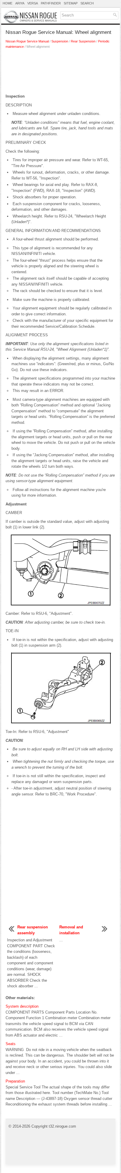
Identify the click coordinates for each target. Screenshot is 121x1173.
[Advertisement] (60, 72)
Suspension (59, 41)
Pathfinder (51, 3)
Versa (32, 3)
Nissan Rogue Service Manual (27, 41)
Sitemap (71, 3)
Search (87, 3)
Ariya (19, 3)
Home (7, 3)
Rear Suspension (83, 41)
